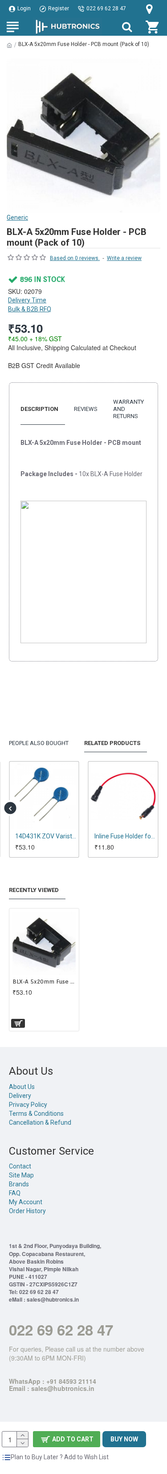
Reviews (86, 409)
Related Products (112, 743)
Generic (17, 217)
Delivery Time (27, 300)
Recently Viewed (34, 890)
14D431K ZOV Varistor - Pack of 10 (46, 836)
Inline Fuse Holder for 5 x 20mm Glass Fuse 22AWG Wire (125, 836)
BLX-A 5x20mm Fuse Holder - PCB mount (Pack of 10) (44, 981)
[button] (10, 808)
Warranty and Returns (128, 409)
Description (39, 409)
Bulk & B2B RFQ (29, 309)
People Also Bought (39, 743)
